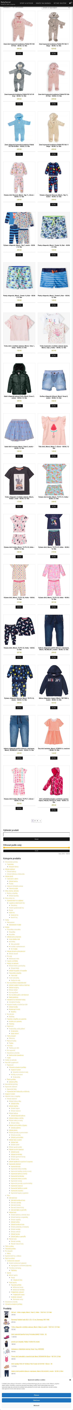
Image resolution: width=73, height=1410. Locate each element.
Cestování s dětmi (12, 879)
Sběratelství (10, 922)
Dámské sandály (16, 1203)
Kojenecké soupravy (17, 1191)
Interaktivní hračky (14, 1002)
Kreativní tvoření (16, 1070)
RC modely (14, 949)
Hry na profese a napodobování (16, 983)
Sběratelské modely (15, 925)
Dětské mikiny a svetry (16, 1120)
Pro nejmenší (11, 1050)
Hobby (7, 920)
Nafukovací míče (14, 959)
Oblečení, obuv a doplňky (12, 1096)
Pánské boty (13, 1239)
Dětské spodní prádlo (15, 1147)
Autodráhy (12, 942)
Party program (11, 1036)
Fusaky (11, 884)
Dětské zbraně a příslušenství (16, 951)
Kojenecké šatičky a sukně (19, 1188)
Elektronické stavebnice (16, 1055)
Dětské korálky (13, 1007)
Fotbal (13, 1278)
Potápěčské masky (19, 1294)
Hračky (7, 927)
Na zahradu (10, 1014)
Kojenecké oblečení (11, 1087)
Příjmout (36, 1395)
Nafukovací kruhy (18, 1287)
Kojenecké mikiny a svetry (19, 1178)
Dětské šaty (14, 1142)
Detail (19, 53)
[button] (70, 1380)
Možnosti (36, 1405)
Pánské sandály (16, 1241)
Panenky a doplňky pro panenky (16, 1019)
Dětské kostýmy (14, 988)
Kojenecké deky (12, 1089)
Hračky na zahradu (43, 3)
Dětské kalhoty (11, 871)
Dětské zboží (9, 876)
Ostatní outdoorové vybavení (17, 1263)
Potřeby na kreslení (17, 1074)
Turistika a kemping (15, 1268)
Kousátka (12, 934)
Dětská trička (15, 1103)
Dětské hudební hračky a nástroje (19, 985)
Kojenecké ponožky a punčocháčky (21, 1183)
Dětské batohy (13, 881)
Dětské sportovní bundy (18, 1157)
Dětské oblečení (60, 3)
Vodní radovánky (14, 978)
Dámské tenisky (16, 1205)
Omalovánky (14, 1031)
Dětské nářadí (13, 990)
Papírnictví (10, 1026)
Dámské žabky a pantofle (18, 1210)
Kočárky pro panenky (15, 1021)
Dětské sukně (15, 1145)
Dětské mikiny (15, 1123)
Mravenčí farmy (13, 867)
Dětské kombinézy (16, 1154)
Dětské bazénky (14, 896)
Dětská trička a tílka (15, 1101)
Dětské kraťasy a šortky (16, 1118)
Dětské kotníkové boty (17, 1224)
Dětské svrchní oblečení (16, 1149)
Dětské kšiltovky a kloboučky (16, 874)
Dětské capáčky (16, 1220)
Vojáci (9, 1058)
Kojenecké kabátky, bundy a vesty (21, 1171)
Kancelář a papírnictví (11, 1062)
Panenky (11, 1024)
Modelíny (13, 1012)
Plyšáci (11, 1043)
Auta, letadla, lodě (14, 939)
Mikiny (9, 1253)
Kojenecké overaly (16, 1181)
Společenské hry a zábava (15, 900)
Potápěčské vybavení (17, 1292)
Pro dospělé (8, 1251)
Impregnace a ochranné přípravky (21, 1265)
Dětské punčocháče (17, 1137)
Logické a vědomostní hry (17, 903)
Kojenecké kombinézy (17, 1176)
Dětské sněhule (15, 1232)
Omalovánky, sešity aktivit (17, 1029)
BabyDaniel (6, 2)
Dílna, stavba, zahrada (12, 891)
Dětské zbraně (13, 954)
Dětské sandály (15, 1229)
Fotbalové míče (17, 1280)
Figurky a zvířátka (12, 961)
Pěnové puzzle (13, 888)
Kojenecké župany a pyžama (19, 1193)
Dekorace (12, 1038)
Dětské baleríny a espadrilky (19, 1217)
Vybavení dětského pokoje (15, 886)
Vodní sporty (13, 1282)
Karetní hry (14, 917)
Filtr (36, 851)
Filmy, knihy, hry (10, 898)
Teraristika (10, 864)
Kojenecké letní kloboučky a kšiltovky (18, 1091)
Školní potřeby (11, 1079)
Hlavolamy (14, 905)
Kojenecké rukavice (17, 1186)
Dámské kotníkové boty (18, 1200)
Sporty (9, 1273)
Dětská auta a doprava (14, 937)
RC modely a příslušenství (17, 946)
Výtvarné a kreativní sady (20, 1072)
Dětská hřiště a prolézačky (17, 966)
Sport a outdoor (26, 3)
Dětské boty (12, 1212)
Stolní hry (12, 913)
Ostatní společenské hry (16, 908)
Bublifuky (11, 1017)
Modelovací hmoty (14, 1009)
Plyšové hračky (11, 1041)
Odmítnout (36, 1400)
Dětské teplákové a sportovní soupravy (21, 1161)
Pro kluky (10, 1045)
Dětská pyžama (15, 1128)
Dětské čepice (15, 1108)
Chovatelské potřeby (11, 862)
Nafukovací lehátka (18, 1290)
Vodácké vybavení (16, 1297)
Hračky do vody (15, 980)
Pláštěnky (14, 1270)
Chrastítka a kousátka (13, 929)
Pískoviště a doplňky (15, 973)
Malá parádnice (13, 997)
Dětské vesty (15, 1159)
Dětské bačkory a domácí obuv (20, 1215)
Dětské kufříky (13, 1082)
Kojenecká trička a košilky (19, 1169)
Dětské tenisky (15, 1234)
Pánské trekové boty (17, 1244)
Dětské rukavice (16, 1111)
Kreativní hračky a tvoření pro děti (17, 1004)
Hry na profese (13, 992)
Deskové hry (14, 915)
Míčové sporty (13, 1275)
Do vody (9, 956)
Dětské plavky (13, 1130)
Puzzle (11, 910)
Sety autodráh (15, 944)
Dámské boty (13, 1198)
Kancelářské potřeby (11, 1084)
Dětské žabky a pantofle (18, 1236)
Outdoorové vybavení (13, 1261)
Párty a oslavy (9, 1246)
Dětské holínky (15, 1222)
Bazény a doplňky (12, 893)
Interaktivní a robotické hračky (16, 1000)
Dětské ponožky (16, 1135)
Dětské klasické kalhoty (18, 1116)
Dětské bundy (15, 1152)
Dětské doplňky (13, 1106)
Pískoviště (14, 975)
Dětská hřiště (15, 968)
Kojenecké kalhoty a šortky (19, 1174)
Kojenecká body (15, 1166)
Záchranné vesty (18, 1299)
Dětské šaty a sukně (15, 1140)
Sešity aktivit (15, 1033)
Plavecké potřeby (10, 1249)
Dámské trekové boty (17, 1207)
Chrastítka (12, 932)
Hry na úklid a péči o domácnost (19, 995)
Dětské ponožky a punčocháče (18, 1132)
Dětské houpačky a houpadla (18, 971)
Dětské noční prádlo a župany (18, 1125)
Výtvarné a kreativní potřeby (17, 1067)
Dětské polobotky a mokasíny (20, 1227)
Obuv (8, 1195)
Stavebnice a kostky (13, 1053)
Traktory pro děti (14, 1048)
